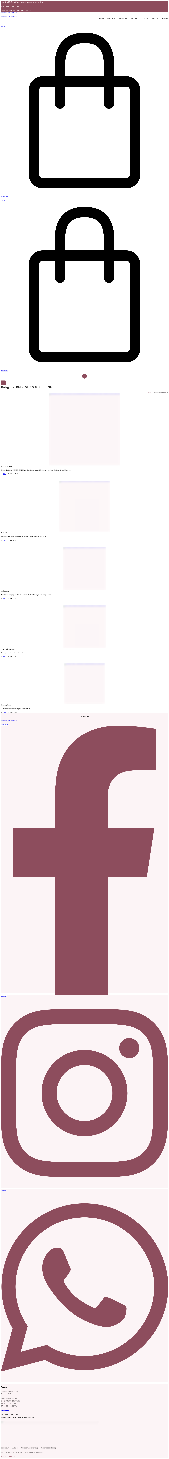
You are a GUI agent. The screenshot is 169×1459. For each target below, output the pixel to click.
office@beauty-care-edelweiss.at (17, 1417)
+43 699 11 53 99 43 (9, 1414)
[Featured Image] (84, 429)
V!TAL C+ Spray (6, 466)
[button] (10, 6)
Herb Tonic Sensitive (7, 649)
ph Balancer (5, 591)
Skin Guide (145, 18)
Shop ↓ (155, 18)
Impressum (5, 1448)
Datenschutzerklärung (29, 1448)
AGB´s (15, 1448)
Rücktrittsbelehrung (48, 1448)
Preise (134, 18)
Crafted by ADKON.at (8, 1457)
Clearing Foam (6, 705)
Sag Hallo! (5, 1410)
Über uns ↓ (112, 18)
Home (101, 18)
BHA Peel (4, 533)
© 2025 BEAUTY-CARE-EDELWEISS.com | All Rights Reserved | (22, 1452)
